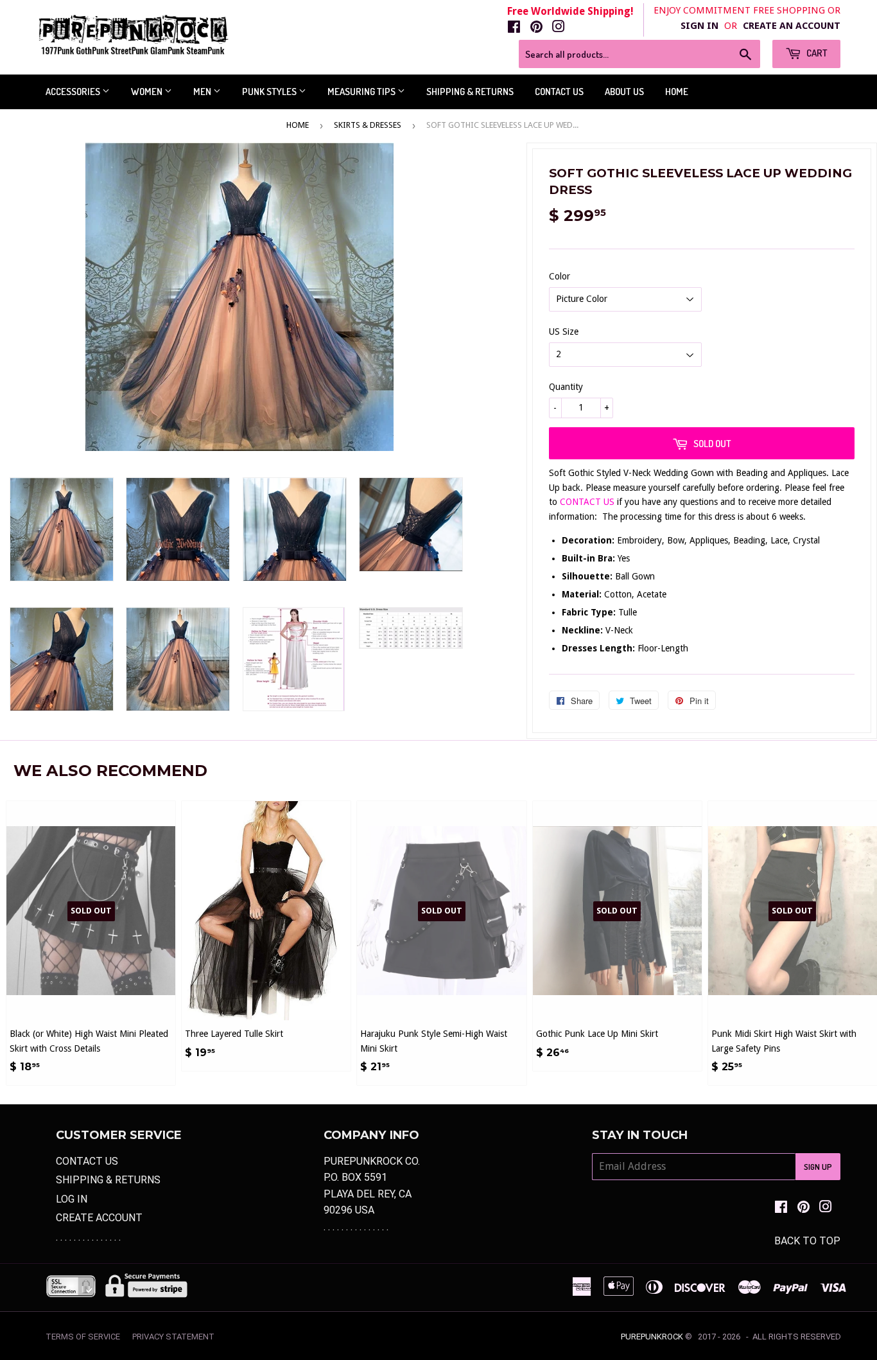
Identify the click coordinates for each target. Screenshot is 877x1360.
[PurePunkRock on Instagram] (558, 28)
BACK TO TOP (807, 1241)
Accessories (74, 91)
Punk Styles (270, 91)
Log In (71, 1199)
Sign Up (818, 1166)
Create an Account (791, 25)
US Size (563, 331)
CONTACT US (588, 502)
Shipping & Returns (470, 91)
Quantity (566, 387)
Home (676, 91)
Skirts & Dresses (367, 125)
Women (147, 91)
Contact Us (559, 91)
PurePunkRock (652, 1336)
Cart (816, 53)
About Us (624, 91)
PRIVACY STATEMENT (173, 1336)
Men (203, 91)
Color (559, 276)
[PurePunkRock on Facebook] (514, 28)
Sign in (699, 25)
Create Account (99, 1218)
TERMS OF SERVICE (83, 1336)
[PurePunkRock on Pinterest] (536, 28)
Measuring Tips (362, 91)
